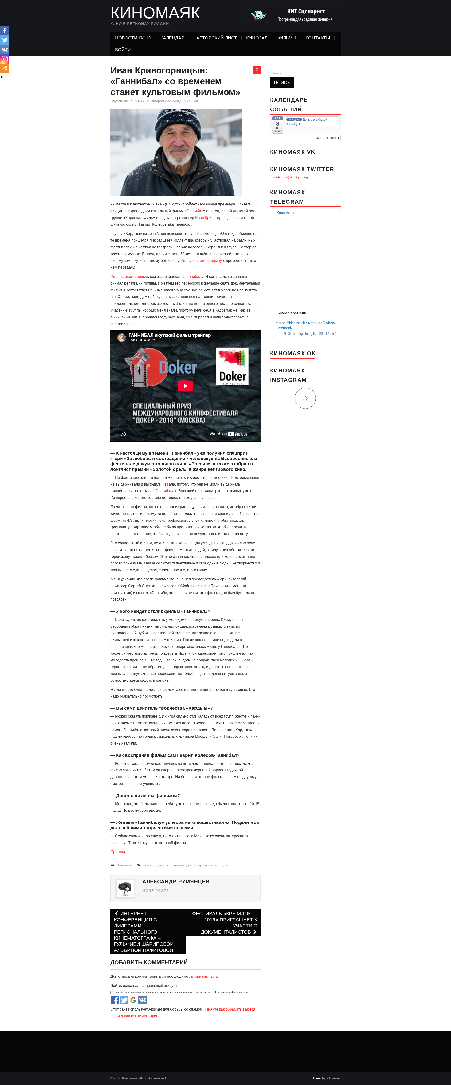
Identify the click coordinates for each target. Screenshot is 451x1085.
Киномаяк (155, 13)
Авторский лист (216, 37)
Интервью (124, 865)
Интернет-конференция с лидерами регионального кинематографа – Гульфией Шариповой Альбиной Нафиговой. (144, 932)
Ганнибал (195, 211)
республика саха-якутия (211, 865)
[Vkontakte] (4, 49)
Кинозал (256, 37)
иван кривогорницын (175, 865)
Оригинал (118, 852)
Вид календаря (326, 137)
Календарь (173, 37)
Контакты (318, 37)
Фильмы (286, 37)
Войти (123, 49)
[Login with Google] (133, 1000)
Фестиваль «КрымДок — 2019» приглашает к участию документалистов (224, 922)
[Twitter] (4, 40)
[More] (4, 68)
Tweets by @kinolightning (289, 177)
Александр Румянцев (181, 101)
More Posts (155, 890)
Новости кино (133, 37)
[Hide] (2, 77)
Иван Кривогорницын (214, 218)
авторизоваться (203, 976)
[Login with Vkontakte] (142, 1000)
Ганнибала (165, 491)
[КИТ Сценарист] (294, 15)
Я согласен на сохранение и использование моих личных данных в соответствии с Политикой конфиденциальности (183, 992)
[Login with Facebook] (115, 1000)
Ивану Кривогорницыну (200, 261)
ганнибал (150, 865)
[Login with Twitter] (124, 1000)
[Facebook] (4, 30)
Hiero (317, 1078)
